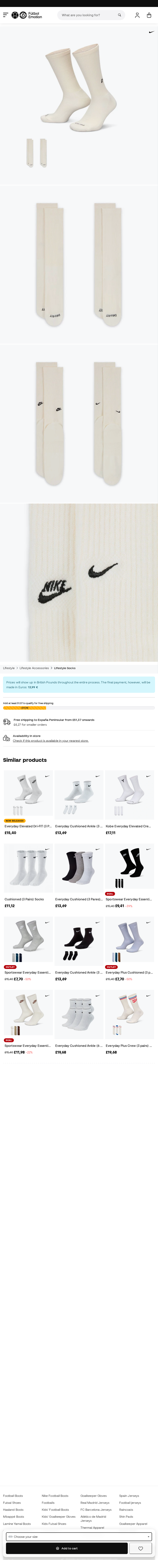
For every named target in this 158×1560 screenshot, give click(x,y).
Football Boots (13, 1495)
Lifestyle (9, 668)
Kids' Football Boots (55, 1509)
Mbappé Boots (13, 1516)
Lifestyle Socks (65, 668)
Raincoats (126, 1509)
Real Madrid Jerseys (95, 1502)
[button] (79, 738)
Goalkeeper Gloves (94, 1495)
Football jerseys (130, 1502)
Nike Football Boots (55, 1495)
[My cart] (149, 15)
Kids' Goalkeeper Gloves (59, 1516)
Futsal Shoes (12, 1502)
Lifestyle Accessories (34, 668)
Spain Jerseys (129, 1495)
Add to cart (69, 1548)
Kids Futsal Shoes (54, 1523)
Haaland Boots (13, 1509)
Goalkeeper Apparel (133, 1523)
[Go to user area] (137, 15)
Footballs (48, 1502)
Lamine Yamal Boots (17, 1523)
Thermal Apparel (92, 1527)
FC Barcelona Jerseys (96, 1509)
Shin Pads (126, 1516)
